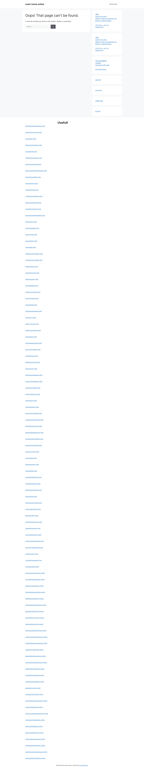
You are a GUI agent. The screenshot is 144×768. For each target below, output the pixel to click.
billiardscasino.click (31, 279)
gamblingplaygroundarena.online (36, 643)
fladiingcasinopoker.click (33, 490)
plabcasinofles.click (31, 515)
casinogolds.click (31, 458)
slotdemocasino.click (32, 273)
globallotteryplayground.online (35, 656)
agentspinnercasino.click (33, 132)
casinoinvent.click (31, 234)
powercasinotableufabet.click (35, 215)
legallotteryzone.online (32, 688)
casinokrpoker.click (31, 356)
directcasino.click (31, 400)
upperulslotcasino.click (32, 528)
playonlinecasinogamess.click (35, 126)
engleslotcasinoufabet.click (34, 420)
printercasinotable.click (33, 177)
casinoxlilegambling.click (33, 343)
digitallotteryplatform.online (34, 599)
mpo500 (98, 63)
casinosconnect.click (32, 452)
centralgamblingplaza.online (34, 682)
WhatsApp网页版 (100, 61)
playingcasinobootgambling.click (36, 171)
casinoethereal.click (31, 190)
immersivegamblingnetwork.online (36, 713)
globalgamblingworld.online (34, 611)
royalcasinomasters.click (33, 560)
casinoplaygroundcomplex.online (36, 701)
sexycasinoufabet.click (32, 349)
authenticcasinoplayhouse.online (36, 752)
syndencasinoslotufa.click (33, 196)
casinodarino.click (31, 241)
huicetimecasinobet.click (33, 445)
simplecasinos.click (31, 554)
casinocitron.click (31, 222)
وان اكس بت (105, 25)
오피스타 (98, 25)
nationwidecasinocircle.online (35, 739)
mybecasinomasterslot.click (34, 541)
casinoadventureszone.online (35, 573)
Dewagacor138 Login (102, 65)
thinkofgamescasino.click (33, 426)
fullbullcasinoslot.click (32, 362)
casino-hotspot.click (32, 324)
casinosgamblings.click (33, 509)
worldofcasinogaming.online (34, 675)
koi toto (97, 111)
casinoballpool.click (31, 286)
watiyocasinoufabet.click (33, 413)
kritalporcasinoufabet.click (34, 254)
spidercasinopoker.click (33, 330)
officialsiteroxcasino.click (33, 158)
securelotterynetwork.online (34, 618)
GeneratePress (83, 765)
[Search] (53, 27)
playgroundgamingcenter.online (35, 630)
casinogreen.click (31, 337)
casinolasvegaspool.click (33, 311)
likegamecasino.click (32, 464)
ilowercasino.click (31, 496)
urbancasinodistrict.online (34, 707)
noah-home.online (34, 4)
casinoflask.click (30, 139)
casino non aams (101, 16)
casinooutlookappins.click (33, 381)
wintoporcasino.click (32, 567)
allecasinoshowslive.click (33, 145)
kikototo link (99, 27)
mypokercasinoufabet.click (34, 439)
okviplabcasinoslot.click (33, 209)
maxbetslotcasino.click (32, 484)
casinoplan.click (30, 247)
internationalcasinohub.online (35, 592)
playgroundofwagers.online (34, 586)
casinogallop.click (31, 305)
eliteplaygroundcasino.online (34, 669)
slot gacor (98, 90)
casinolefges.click (31, 471)
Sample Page (113, 4)
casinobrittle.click (31, 151)
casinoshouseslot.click (32, 388)
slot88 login (99, 101)
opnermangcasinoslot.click (34, 547)
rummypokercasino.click (33, 535)
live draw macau (100, 69)
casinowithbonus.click (32, 394)
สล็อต (97, 14)
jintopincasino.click (31, 266)
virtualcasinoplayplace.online (35, 720)
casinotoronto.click (31, 183)
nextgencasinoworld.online (34, 694)
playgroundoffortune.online (34, 733)
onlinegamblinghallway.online (35, 745)
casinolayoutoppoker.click (33, 375)
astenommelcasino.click (33, 164)
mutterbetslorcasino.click (33, 522)
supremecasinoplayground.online (36, 637)
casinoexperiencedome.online (35, 758)
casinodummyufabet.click (33, 260)
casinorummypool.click (32, 292)
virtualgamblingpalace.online (34, 579)
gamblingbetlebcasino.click (34, 432)
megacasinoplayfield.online (34, 650)
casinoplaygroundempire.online (35, 605)
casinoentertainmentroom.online (36, 662)
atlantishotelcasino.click (33, 203)
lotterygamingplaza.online (33, 726)
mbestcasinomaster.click (33, 503)
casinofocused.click (31, 298)
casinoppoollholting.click (33, 477)
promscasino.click (31, 369)
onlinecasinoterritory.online (34, 624)
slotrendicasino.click (32, 407)
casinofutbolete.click (32, 228)
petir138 (98, 80)
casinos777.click (30, 318)
